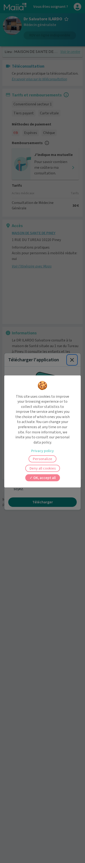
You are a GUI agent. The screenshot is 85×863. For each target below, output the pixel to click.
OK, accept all (44, 477)
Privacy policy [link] (42, 451)
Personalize (42, 459)
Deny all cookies (43, 468)
